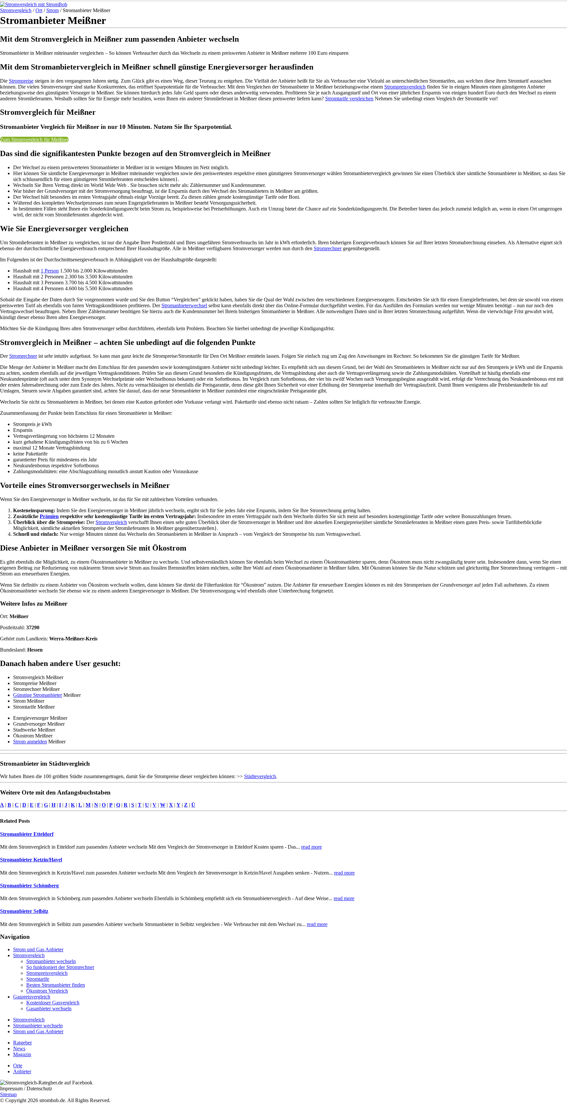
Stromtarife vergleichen (349, 98)
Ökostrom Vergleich (47, 991)
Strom (52, 10)
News (19, 1048)
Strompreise (21, 81)
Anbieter (22, 1071)
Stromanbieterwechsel (184, 305)
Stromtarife (37, 979)
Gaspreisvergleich (31, 996)
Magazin (22, 1054)
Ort (38, 10)
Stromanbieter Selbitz (24, 911)
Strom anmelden (30, 741)
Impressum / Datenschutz (26, 1088)
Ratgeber (22, 1042)
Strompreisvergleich (405, 87)
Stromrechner (328, 248)
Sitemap (8, 1094)
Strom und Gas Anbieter (38, 949)
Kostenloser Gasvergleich (52, 1002)
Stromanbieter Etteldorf (26, 834)
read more (311, 847)
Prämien (49, 516)
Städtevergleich (260, 776)
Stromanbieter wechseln (51, 961)
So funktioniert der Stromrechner (60, 967)
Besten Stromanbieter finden (55, 985)
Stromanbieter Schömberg (29, 885)
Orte (17, 1065)
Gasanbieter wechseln (49, 1008)
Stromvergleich (16, 10)
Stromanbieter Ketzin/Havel (31, 859)
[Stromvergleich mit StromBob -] (33, 4)
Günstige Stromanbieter (37, 695)
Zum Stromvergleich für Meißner (34, 139)
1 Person (50, 270)
